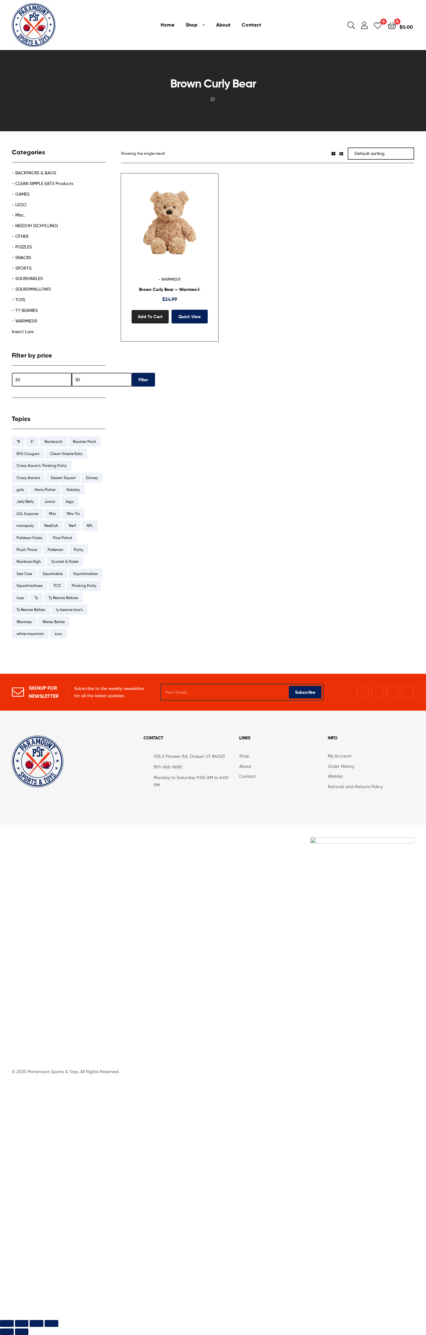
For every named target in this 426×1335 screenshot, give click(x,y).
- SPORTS (21, 268)
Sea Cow (24, 573)
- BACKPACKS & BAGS (34, 172)
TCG (57, 585)
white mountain (30, 633)
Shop (191, 25)
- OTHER (20, 236)
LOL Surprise (27, 513)
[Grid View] (333, 153)
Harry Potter (45, 489)
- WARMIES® (169, 279)
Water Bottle (53, 621)
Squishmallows (30, 585)
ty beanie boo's (69, 609)
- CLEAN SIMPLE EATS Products (42, 183)
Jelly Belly (25, 501)
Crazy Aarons (28, 477)
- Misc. (18, 215)
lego (70, 501)
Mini (52, 513)
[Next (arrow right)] (22, 1331)
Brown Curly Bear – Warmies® (169, 289)
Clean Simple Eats (66, 453)
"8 (18, 441)
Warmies (24, 621)
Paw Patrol (62, 537)
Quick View (185, 227)
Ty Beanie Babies (63, 597)
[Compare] (169, 227)
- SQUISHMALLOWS (31, 289)
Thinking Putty (83, 585)
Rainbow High (29, 561)
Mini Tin (73, 513)
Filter (143, 379)
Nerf (72, 525)
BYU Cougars (28, 453)
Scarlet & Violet (65, 561)
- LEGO (19, 204)
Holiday (73, 489)
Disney (92, 477)
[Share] (36, 1323)
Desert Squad (63, 477)
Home (167, 25)
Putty (78, 549)
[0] (377, 25)
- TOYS (18, 299)
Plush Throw (27, 549)
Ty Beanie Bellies (31, 609)
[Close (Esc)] (51, 1323)
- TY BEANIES (25, 310)
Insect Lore (23, 331)
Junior (49, 501)
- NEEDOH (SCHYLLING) (35, 225)
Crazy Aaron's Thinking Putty (42, 465)
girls (20, 489)
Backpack (53, 441)
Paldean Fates (29, 537)
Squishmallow (85, 573)
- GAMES (21, 194)
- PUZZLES (22, 246)
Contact (251, 25)
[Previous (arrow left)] (7, 1331)
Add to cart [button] (150, 316)
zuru (58, 633)
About (223, 25)
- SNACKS (21, 257)
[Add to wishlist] (154, 227)
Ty (36, 597)
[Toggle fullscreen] (22, 1323)
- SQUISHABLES (27, 278)
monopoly (25, 525)
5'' (32, 441)
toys (20, 597)
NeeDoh (51, 525)
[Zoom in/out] (7, 1323)
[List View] (341, 153)
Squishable (53, 573)
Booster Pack (84, 441)
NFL (90, 525)
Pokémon (55, 549)
